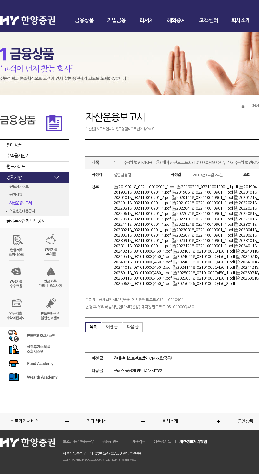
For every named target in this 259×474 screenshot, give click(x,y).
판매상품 (13, 145)
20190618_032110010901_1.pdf (204, 192)
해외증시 (176, 20)
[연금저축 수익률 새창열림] (50, 244)
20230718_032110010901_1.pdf (204, 235)
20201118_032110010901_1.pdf (204, 197)
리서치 (146, 20)
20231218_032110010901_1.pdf (204, 246)
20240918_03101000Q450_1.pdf (206, 262)
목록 (93, 327)
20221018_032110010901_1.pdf (204, 219)
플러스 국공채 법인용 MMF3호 (138, 371)
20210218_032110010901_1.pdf (204, 203)
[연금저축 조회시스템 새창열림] (15, 244)
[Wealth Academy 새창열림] (31, 377)
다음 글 (132, 327)
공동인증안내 (112, 442)
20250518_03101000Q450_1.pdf (206, 278)
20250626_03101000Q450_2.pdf (206, 283)
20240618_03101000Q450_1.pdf (206, 257)
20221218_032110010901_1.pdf (204, 224)
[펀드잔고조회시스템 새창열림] (31, 335)
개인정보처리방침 (193, 442)
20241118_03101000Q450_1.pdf (206, 267)
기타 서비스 (96, 421)
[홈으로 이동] (243, 106)
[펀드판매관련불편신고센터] (50, 309)
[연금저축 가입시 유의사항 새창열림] (50, 276)
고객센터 (208, 20)
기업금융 (116, 20)
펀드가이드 (15, 166)
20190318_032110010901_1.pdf (209, 187)
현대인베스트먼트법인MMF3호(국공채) (144, 358)
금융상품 (84, 20)
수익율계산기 (17, 155)
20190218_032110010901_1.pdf (146, 187)
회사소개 (240, 20)
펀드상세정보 (18, 186)
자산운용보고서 (20, 203)
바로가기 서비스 (24, 421)
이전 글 (111, 327)
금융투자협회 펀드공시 (25, 221)
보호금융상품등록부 (78, 442)
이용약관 (138, 442)
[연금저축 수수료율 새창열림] (15, 276)
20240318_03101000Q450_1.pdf (206, 251)
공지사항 (13, 177)
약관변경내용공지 (22, 211)
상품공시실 (162, 442)
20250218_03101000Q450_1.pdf (206, 273)
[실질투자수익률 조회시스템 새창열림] (31, 349)
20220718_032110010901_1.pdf (204, 214)
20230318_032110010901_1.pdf (204, 230)
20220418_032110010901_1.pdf (204, 208)
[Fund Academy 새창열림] (31, 363)
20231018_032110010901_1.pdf (204, 240)
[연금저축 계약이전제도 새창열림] (15, 309)
